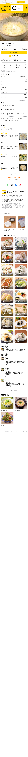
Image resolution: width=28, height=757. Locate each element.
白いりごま (3, 97)
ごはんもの (7, 431)
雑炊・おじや (21, 431)
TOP (2, 431)
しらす (2, 78)
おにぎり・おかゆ (14, 431)
